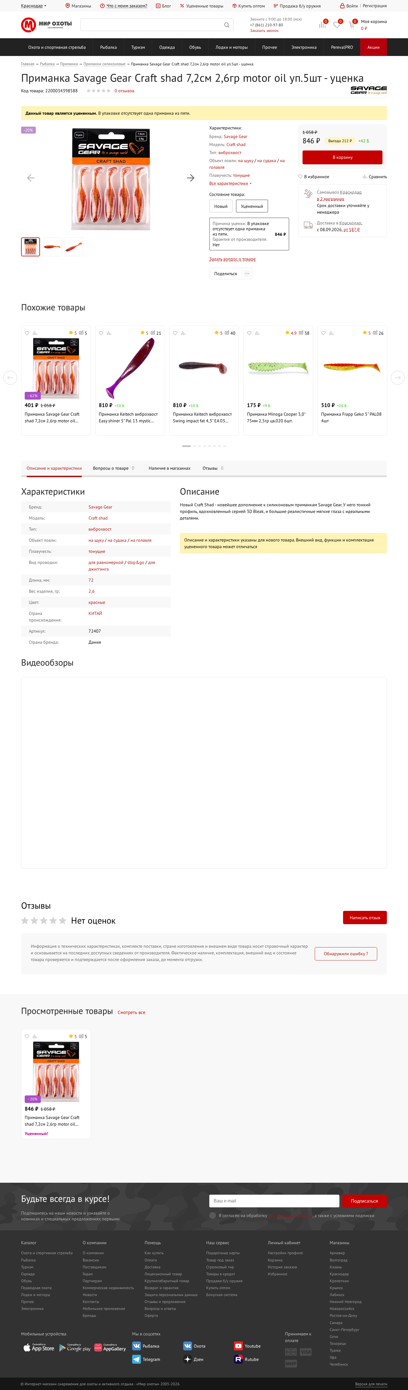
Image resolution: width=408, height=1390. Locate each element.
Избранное (277, 1273)
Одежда (167, 47)
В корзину (342, 157)
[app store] (39, 1347)
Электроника (304, 47)
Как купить (154, 1252)
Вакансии (91, 1260)
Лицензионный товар (163, 1273)
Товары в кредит (220, 1273)
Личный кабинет (284, 1242)
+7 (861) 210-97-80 (266, 24)
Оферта (151, 1315)
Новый (221, 206)
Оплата (151, 1260)
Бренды (89, 1315)
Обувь (195, 47)
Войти (352, 6)
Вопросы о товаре (113, 468)
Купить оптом (251, 6)
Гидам (88, 1273)
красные (97, 602)
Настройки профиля (285, 1252)
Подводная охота (36, 1287)
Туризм (138, 47)
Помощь (153, 1242)
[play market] (74, 1347)
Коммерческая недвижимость (108, 1287)
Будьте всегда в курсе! (65, 1198)
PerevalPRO (342, 47)
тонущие (241, 175)
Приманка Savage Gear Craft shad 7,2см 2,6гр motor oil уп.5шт (52, 417)
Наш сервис (217, 1242)
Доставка (152, 1266)
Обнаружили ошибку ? (346, 953)
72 (91, 580)
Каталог (28, 1242)
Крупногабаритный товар (167, 1280)
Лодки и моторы (232, 47)
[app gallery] (110, 1347)
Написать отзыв (365, 917)
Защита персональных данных (171, 1294)
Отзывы (213, 468)
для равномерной (106, 562)
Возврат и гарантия (161, 1287)
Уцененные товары (204, 6)
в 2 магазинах (330, 198)
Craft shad (236, 144)
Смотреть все (131, 1012)
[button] (31, 178)
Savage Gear (235, 136)
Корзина (275, 1260)
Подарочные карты (223, 1252)
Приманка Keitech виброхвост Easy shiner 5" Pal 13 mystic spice (128, 417)
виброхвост (229, 152)
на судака (266, 160)
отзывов (124, 90)
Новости (90, 1294)
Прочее (269, 47)
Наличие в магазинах (169, 468)
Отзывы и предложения (165, 1301)
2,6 (92, 591)
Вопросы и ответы (160, 1308)
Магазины (81, 6)
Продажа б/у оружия (300, 6)
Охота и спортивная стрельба (57, 47)
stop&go (135, 562)
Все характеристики (228, 183)
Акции (373, 47)
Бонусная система (221, 1294)
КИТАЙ (95, 613)
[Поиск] (156, 25)
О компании (95, 1242)
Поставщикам (94, 1266)
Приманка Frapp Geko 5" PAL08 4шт (351, 417)
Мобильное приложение (104, 1308)
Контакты (91, 1301)
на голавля (141, 540)
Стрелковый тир (220, 1266)
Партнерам (92, 1280)
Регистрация (375, 5)
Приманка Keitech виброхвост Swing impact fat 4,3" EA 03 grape (202, 417)
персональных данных (290, 1215)
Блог (166, 6)
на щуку (245, 160)
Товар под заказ (220, 1260)
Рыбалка (108, 47)
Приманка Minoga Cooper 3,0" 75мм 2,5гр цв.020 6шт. (276, 417)
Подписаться (364, 1201)
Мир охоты (46, 25)
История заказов (282, 1266)
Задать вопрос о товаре (232, 259)
